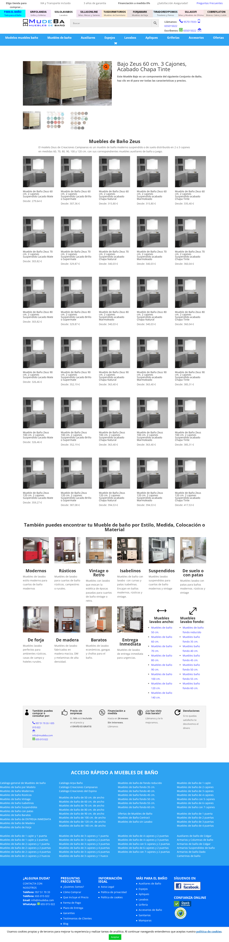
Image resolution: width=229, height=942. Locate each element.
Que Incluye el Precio (75, 897)
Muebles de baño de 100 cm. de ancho (82, 817)
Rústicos (67, 571)
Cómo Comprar (72, 892)
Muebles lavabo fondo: (192, 620)
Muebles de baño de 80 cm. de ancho (81, 809)
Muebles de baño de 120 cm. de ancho (82, 821)
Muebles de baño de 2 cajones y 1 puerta (25, 844)
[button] (106, 67)
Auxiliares (88, 38)
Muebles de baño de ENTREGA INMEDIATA (25, 819)
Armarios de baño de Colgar (194, 844)
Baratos (99, 640)
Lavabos (130, 38)
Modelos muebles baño (21, 38)
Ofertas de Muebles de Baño (135, 813)
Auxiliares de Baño (150, 883)
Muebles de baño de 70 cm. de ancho (81, 805)
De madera (67, 640)
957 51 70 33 (42, 723)
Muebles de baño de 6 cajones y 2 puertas (143, 848)
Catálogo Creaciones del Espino (78, 791)
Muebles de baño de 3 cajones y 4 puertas (84, 848)
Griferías (173, 38)
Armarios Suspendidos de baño (196, 848)
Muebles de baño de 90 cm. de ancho (81, 813)
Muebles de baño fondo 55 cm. (136, 803)
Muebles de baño (59, 38)
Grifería (143, 904)
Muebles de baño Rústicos (16, 795)
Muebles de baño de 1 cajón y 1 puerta (23, 836)
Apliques (151, 38)
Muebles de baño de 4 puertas (195, 825)
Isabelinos (130, 571)
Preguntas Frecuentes (210, 3)
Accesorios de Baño (150, 910)
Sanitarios (145, 915)
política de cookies (208, 931)
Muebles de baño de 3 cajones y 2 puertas (84, 839)
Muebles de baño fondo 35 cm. (136, 787)
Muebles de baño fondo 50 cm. (136, 799)
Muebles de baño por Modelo (17, 787)
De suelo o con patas (193, 573)
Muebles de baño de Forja (15, 827)
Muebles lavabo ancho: (161, 620)
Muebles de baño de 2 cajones (195, 787)
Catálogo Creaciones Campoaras (78, 787)
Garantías (69, 913)
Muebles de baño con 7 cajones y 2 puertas (144, 851)
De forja (36, 640)
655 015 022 (42, 739)
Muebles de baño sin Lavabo (135, 821)
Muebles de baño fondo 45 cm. (136, 795)
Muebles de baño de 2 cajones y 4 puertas (25, 851)
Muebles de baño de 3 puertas (195, 821)
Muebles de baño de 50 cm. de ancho (81, 797)
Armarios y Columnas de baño (195, 839)
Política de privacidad (114, 892)
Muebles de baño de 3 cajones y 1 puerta (84, 836)
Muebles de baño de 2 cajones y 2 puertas (25, 848)
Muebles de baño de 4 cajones (195, 795)
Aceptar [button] (115, 937)
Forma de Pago (72, 902)
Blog (65, 923)
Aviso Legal (107, 886)
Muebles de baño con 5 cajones (196, 799)
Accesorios (196, 38)
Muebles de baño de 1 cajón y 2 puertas (24, 839)
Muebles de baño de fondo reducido (140, 783)
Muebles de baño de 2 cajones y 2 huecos (25, 856)
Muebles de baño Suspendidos (18, 807)
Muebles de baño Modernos (17, 791)
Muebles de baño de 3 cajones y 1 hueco (83, 856)
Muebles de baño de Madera (17, 823)
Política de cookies (112, 897)
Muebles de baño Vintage (15, 799)
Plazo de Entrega (73, 908)
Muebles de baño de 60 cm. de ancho (81, 801)
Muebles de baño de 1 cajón (194, 783)
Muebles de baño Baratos (15, 815)
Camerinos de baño (188, 856)
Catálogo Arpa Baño (71, 783)
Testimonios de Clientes (77, 918)
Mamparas (145, 920)
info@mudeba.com (42, 735)
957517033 (190, 21)
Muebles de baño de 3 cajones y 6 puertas (84, 851)
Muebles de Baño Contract (134, 817)
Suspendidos (162, 571)
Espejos (109, 38)
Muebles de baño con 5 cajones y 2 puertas (144, 844)
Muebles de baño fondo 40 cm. (136, 791)
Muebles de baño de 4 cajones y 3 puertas (143, 839)
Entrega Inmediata (130, 642)
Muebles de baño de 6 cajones (195, 803)
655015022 (170, 26)
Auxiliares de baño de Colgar (194, 836)
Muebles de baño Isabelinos (17, 803)
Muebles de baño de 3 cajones (195, 791)
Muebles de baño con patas (16, 811)
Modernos (36, 571)
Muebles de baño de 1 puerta (195, 813)
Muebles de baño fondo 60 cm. (136, 807)
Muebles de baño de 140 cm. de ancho (82, 825)
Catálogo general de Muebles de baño (23, 783)
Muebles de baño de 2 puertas (195, 817)
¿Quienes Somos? (73, 886)
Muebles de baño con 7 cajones (196, 807)
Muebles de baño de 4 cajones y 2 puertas (143, 836)
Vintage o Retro (98, 573)
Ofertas (218, 38)
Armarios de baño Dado (191, 851)
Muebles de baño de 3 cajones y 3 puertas (84, 844)
